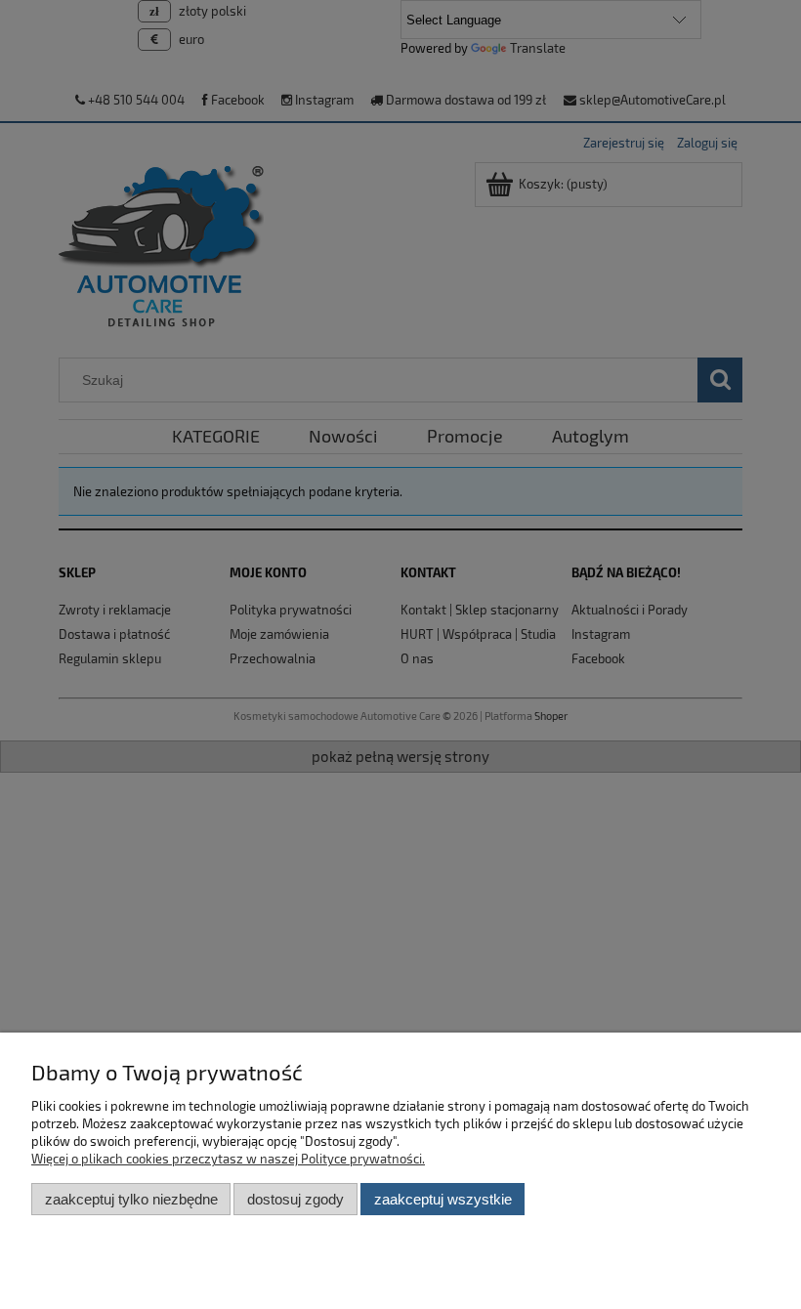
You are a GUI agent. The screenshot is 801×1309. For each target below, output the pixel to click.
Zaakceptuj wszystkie (443, 1199)
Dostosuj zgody (295, 1199)
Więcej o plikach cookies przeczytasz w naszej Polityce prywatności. (228, 1158)
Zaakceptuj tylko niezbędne (131, 1199)
